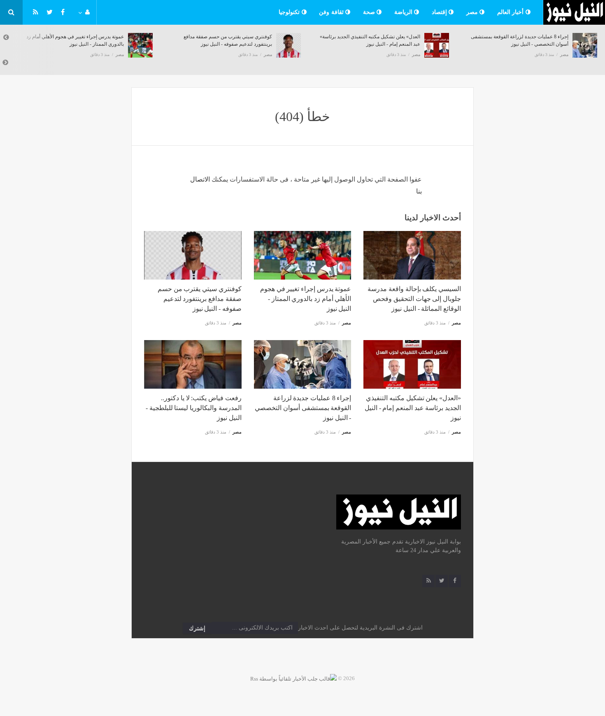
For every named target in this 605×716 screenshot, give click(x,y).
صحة (370, 12)
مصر (473, 12)
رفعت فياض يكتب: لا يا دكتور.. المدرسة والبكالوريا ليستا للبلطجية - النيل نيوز (194, 407)
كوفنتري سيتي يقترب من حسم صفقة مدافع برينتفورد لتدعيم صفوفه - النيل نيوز (200, 298)
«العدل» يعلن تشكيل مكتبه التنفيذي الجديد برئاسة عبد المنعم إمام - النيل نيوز (413, 407)
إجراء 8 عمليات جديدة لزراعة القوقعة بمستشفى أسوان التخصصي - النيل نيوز (303, 407)
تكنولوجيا (290, 12)
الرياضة (404, 12)
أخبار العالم (511, 12)
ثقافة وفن (332, 12)
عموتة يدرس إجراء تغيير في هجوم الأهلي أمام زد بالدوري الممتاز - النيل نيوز (305, 298)
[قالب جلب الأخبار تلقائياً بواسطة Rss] (293, 678)
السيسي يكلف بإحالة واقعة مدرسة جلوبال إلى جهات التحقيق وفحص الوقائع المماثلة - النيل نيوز (414, 298)
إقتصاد (440, 12)
